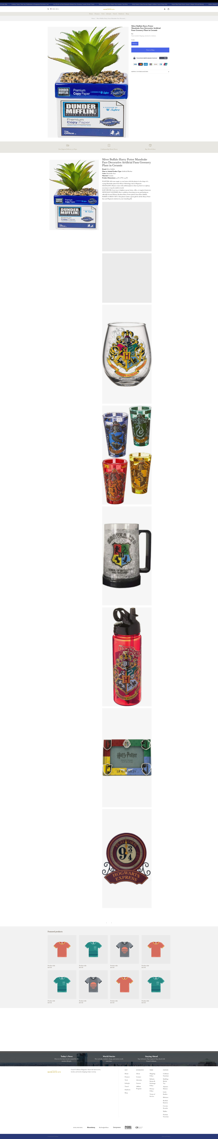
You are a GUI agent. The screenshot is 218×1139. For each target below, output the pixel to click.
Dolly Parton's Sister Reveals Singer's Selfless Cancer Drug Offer (104, 4)
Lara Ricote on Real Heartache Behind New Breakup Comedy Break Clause (28, 4)
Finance (127, 1077)
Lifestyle (127, 1083)
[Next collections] (111, 923)
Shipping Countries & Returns (139, 71)
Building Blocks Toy (165, 1081)
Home (93, 18)
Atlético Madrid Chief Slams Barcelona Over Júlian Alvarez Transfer (181, 4)
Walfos (165, 1111)
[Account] (165, 9)
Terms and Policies (166, 1136)
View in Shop (150, 50)
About (138, 1074)
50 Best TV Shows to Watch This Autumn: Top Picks (68, 4)
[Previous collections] (106, 923)
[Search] (48, 9)
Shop (126, 1093)
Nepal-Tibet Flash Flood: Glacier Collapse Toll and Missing (143, 4)
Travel (127, 1086)
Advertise (139, 1080)
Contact (138, 1077)
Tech (126, 1080)
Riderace (165, 1097)
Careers (138, 1083)
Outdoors (127, 1090)
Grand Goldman (54, 1136)
